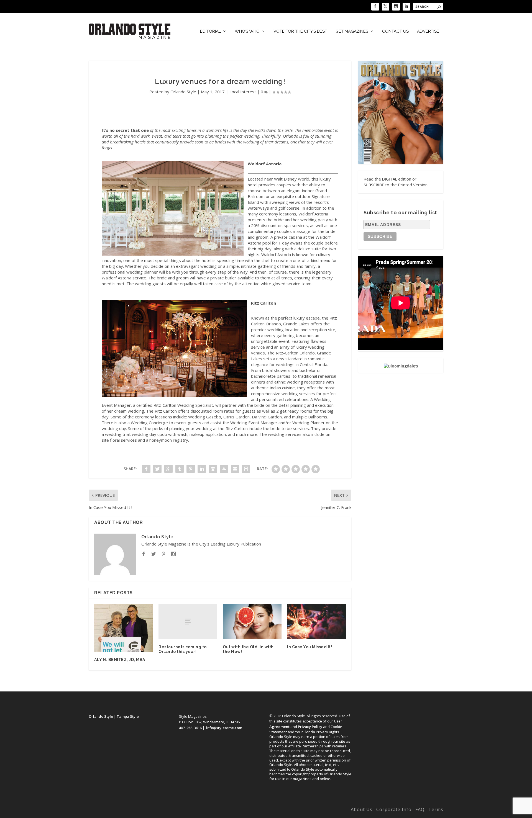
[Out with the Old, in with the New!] (252, 621)
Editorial (210, 31)
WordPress (175, 810)
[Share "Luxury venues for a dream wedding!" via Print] (246, 468)
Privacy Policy (310, 726)
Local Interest (242, 91)
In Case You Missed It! (309, 647)
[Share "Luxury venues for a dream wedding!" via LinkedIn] (201, 468)
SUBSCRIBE (374, 184)
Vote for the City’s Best (300, 31)
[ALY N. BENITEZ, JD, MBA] (123, 628)
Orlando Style (183, 91)
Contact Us (395, 31)
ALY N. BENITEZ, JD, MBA (119, 659)
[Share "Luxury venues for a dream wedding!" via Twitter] (157, 468)
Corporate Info (393, 809)
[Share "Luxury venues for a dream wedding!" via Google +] (168, 468)
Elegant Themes (125, 810)
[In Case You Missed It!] (316, 621)
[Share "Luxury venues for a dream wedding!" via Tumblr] (179, 468)
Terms (435, 809)
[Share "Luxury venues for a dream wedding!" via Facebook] (146, 468)
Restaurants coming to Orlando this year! (182, 649)
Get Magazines (352, 31)
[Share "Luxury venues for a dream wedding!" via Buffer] (212, 468)
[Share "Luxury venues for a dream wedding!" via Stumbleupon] (223, 468)
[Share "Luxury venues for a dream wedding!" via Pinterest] (190, 468)
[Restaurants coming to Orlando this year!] (187, 621)
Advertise (428, 31)
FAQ (419, 809)
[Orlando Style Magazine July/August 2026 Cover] (400, 112)
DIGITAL (389, 179)
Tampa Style (128, 716)
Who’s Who (247, 31)
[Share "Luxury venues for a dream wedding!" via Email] (235, 468)
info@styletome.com (224, 727)
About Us (361, 809)
